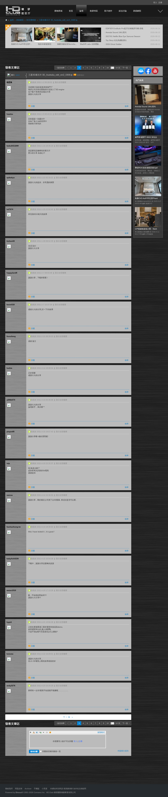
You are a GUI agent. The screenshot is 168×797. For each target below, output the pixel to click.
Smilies (50, 732)
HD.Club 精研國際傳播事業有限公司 (61, 792)
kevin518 (11, 305)
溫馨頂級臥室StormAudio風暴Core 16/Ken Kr (75, 44)
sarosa (10, 495)
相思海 (9, 82)
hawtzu (10, 114)
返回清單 (61, 68)
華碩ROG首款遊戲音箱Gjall (146, 168)
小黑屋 (44, 789)
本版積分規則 (122, 751)
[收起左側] (26, 75)
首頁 (71, 11)
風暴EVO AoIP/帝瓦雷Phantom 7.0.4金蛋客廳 (30, 44)
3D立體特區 (31, 20)
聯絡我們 (9, 789)
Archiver (28, 789)
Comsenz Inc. (39, 792)
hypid (9, 622)
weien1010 (11, 590)
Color (33, 732)
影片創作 (108, 11)
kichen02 (11, 241)
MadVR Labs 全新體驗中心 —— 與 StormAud (99, 44)
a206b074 (11, 400)
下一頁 (125, 68)
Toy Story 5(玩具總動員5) (116, 40)
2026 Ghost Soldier (114, 44)
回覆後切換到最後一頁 (51, 751)
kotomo (10, 654)
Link (40, 732)
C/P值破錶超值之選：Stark (146, 229)
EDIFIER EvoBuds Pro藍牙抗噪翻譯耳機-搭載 (124, 28)
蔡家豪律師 (68, 789)
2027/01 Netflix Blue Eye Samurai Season (123, 36)
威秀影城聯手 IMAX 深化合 (146, 137)
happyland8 (12, 273)
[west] (8, 75)
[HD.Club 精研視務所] (18, 11)
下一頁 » (68, 717)
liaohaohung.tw (14, 527)
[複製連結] (80, 75)
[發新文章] (12, 67)
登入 (155, 2)
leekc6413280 (13, 146)
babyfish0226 (13, 559)
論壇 (81, 11)
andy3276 (11, 686)
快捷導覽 (160, 11)
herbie (9, 368)
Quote (43, 732)
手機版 (36, 789)
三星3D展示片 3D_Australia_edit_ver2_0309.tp (58, 20)
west (18, 75)
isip (8, 463)
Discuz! (19, 792)
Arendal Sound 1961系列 (116, 32)
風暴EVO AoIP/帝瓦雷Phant (146, 198)
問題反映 (18, 789)
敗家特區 (94, 11)
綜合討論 (123, 11)
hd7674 (10, 209)
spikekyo (11, 177)
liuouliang (11, 336)
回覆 (33, 106)
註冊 (160, 2)
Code (47, 732)
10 (108, 68)
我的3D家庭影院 (44, 44)
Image (37, 732)
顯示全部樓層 (60, 82)
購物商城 (58, 11)
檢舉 (126, 106)
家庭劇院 (137, 11)
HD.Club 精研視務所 (6, 20)
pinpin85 (10, 432)
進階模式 (101, 732)
